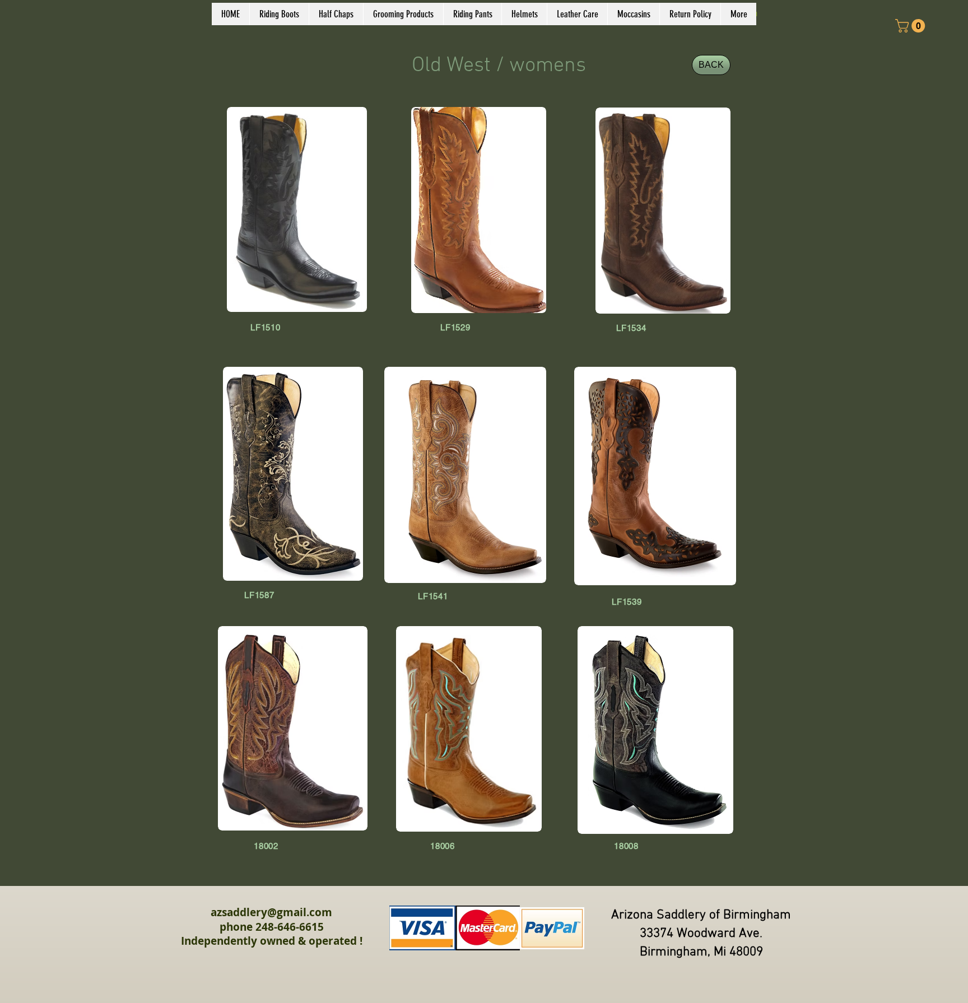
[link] (911, 25)
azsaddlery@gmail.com (271, 912)
